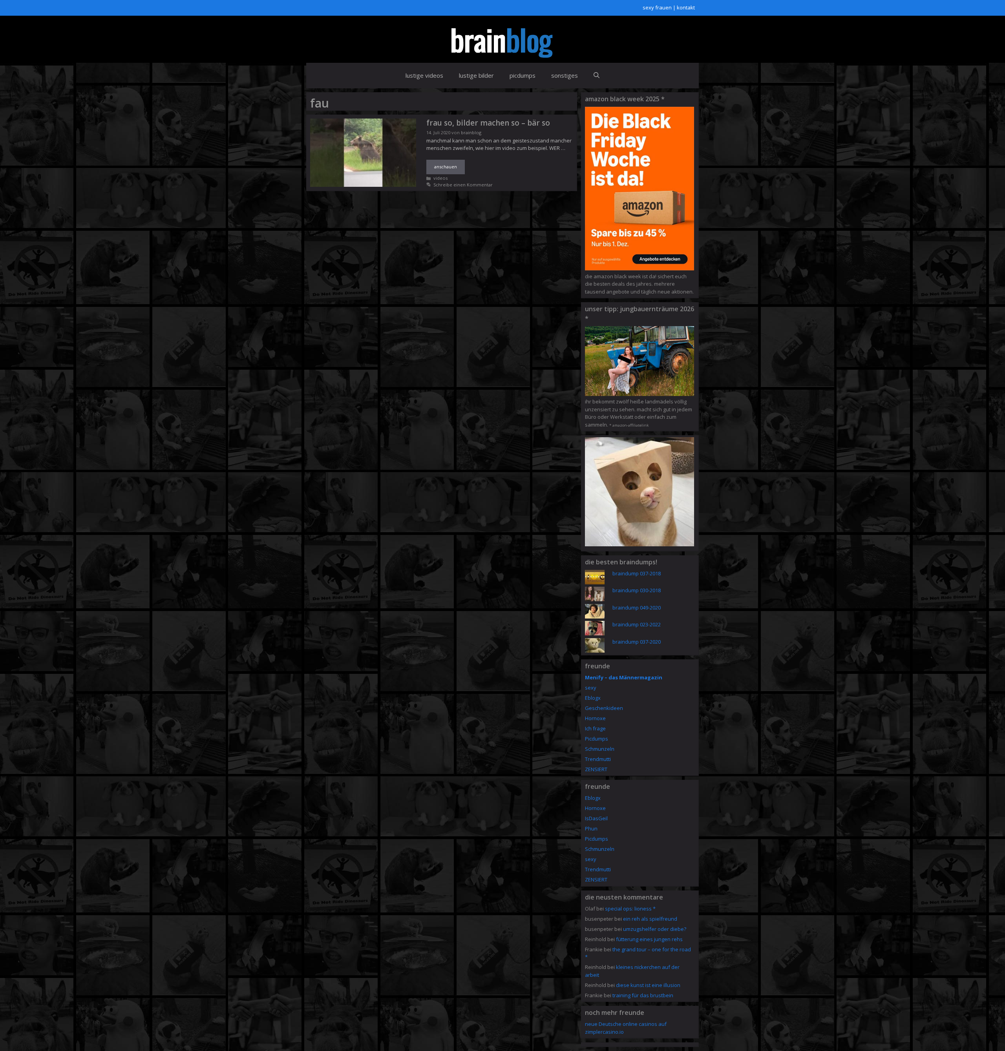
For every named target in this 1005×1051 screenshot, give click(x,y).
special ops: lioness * (630, 908)
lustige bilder (476, 75)
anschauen (445, 167)
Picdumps (596, 738)
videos (440, 178)
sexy (590, 687)
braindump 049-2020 (636, 607)
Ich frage (595, 728)
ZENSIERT (596, 769)
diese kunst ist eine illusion (648, 985)
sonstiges (564, 75)
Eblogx (593, 697)
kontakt (686, 7)
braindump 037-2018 (636, 573)
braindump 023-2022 (636, 624)
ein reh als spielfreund (650, 918)
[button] (596, 75)
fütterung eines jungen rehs (649, 939)
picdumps (522, 75)
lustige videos (424, 75)
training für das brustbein (642, 995)
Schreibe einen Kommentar (463, 185)
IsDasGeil (596, 818)
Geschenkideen (604, 708)
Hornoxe (595, 718)
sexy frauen (657, 7)
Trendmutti (598, 759)
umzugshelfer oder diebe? (654, 928)
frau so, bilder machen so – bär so (488, 123)
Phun (591, 828)
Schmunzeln (599, 748)
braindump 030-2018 (636, 590)
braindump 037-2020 (636, 641)
